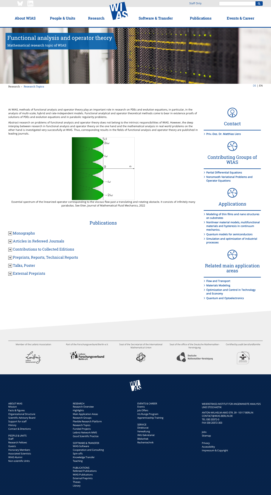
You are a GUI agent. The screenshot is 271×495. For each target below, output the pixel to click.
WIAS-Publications (83, 474)
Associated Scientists (19, 453)
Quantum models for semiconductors (229, 234)
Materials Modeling (218, 285)
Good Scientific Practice (85, 436)
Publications (200, 18)
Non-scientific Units (19, 461)
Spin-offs (78, 453)
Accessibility (208, 446)
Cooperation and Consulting (88, 449)
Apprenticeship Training (150, 417)
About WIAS (25, 18)
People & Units (62, 18)
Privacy (206, 443)
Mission (12, 406)
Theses (76, 482)
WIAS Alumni (15, 457)
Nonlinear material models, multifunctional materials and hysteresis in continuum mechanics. (233, 225)
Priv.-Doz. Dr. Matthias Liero (223, 134)
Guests (12, 446)
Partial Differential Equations (224, 172)
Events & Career (240, 18)
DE (254, 85)
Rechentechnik (145, 442)
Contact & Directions (19, 428)
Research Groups (82, 417)
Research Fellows (17, 442)
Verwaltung (143, 431)
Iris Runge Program (147, 414)
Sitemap (206, 435)
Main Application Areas (85, 414)
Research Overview (83, 406)
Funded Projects (82, 428)
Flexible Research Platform (87, 421)
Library (77, 485)
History (12, 425)
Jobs (204, 432)
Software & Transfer (156, 18)
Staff (10, 438)
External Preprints (83, 478)
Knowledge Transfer (84, 457)
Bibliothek (142, 438)
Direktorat (143, 427)
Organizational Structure (21, 414)
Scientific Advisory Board (21, 417)
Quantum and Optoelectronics (225, 298)
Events (141, 406)
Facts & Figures (16, 410)
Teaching (78, 461)
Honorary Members (19, 449)
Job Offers (142, 410)
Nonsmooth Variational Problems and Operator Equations (229, 178)
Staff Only (195, 3)
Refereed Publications (85, 470)
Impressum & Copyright (215, 450)
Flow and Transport (218, 281)
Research (96, 18)
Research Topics (34, 86)
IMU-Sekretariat (146, 435)
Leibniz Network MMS (85, 432)
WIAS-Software (81, 446)
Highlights (78, 410)
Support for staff (17, 421)
